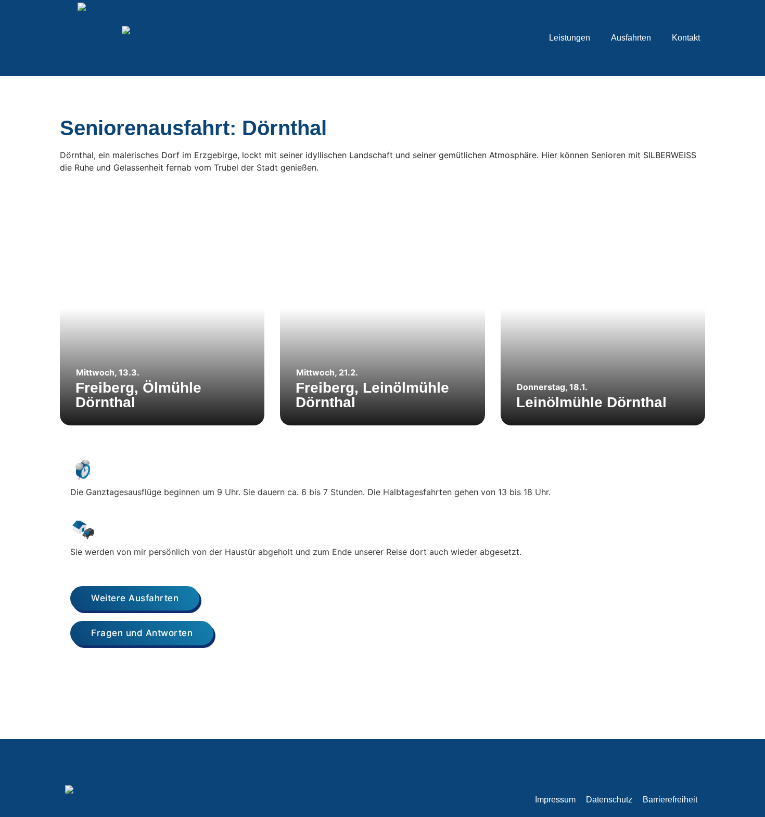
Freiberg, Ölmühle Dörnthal (138, 395)
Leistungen (569, 37)
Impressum (555, 799)
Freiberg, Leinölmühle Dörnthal (372, 395)
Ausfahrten (631, 37)
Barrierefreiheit (670, 799)
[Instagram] (98, 772)
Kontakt (686, 37)
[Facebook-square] (76, 772)
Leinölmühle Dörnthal (591, 402)
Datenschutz (609, 799)
